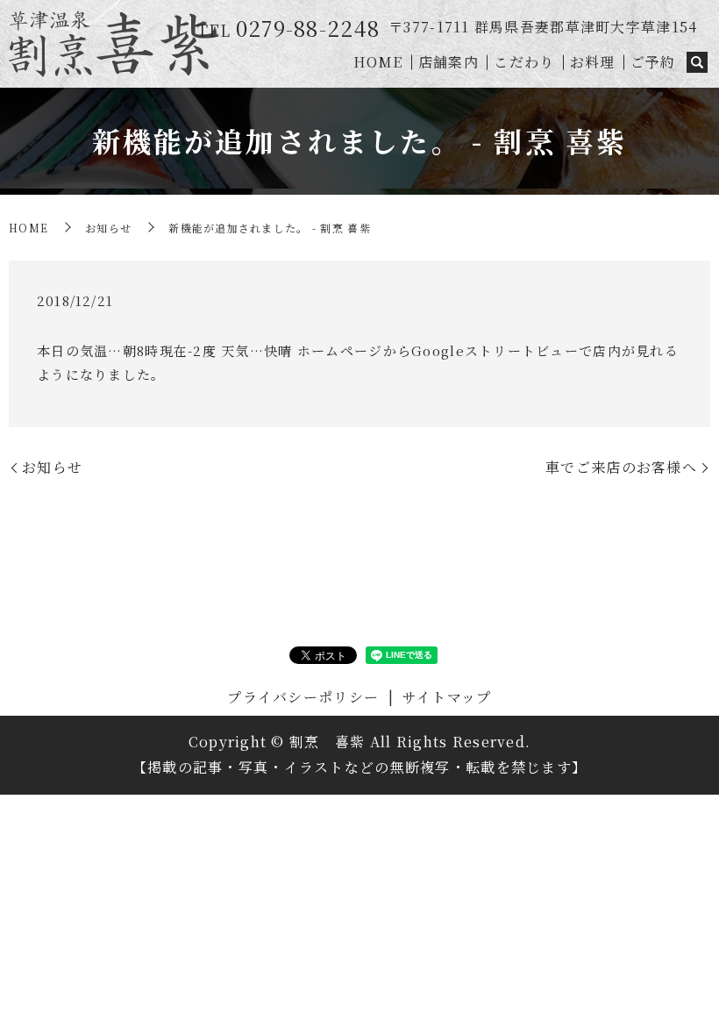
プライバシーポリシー (303, 697)
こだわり (524, 62)
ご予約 (653, 62)
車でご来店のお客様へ (621, 467)
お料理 (593, 62)
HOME (378, 62)
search (697, 63)
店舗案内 (448, 62)
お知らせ (108, 227)
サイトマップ (447, 697)
